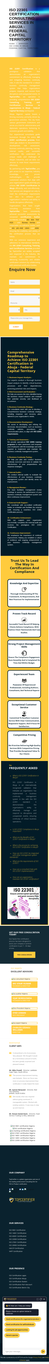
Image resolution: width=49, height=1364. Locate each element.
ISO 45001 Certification (17, 1236)
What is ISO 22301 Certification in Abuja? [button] (26, 776)
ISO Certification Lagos (17, 1275)
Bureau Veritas (29, 222)
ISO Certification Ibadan (18, 1281)
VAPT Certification (16, 1251)
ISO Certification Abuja (17, 1278)
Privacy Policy (37, 1357)
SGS (33, 220)
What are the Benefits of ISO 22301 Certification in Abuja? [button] (24, 838)
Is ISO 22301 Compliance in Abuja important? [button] (26, 830)
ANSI (37, 228)
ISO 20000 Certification (17, 1245)
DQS (12, 222)
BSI (28, 220)
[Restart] (41, 1299)
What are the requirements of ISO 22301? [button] (25, 862)
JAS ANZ (20, 228)
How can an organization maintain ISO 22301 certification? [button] (26, 878)
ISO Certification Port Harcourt (20, 1284)
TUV (37, 220)
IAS (13, 228)
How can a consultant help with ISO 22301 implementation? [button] (25, 870)
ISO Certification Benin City (19, 1288)
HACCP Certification (16, 1248)
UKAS (27, 228)
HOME (12, 44)
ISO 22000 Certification (17, 1239)
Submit (16, 327)
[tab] (24, 777)
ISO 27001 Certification (17, 1242)
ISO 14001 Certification (17, 1233)
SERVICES (23, 44)
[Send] (43, 1351)
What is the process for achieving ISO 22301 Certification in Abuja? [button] (25, 846)
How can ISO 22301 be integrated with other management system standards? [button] (24, 854)
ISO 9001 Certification (17, 1230)
